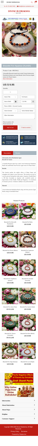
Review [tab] (18, 153)
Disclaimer (24, 431)
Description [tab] (7, 153)
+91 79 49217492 (10, 6)
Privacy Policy (15, 431)
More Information (7, 79)
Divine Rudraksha (13, 2)
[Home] (19, 12)
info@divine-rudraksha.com (26, 6)
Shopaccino (22, 434)
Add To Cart (10, 127)
